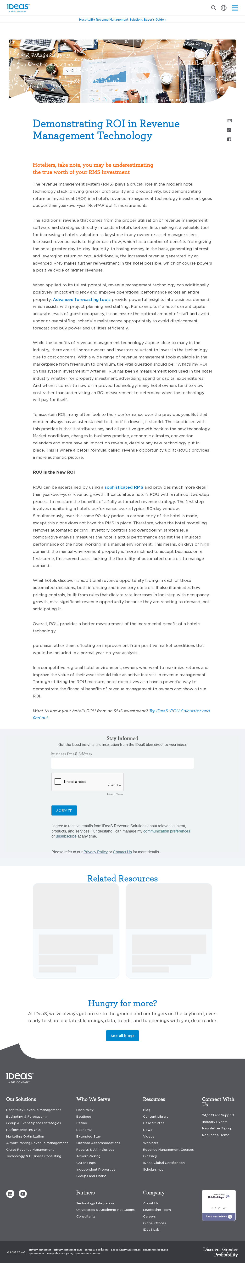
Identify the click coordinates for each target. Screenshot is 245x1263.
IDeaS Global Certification (164, 1162)
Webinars (150, 1142)
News (147, 1129)
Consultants (85, 1216)
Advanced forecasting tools (82, 299)
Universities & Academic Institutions (105, 1209)
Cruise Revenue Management (30, 1149)
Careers (149, 1216)
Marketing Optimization (25, 1136)
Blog (11, 31)
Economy (84, 1129)
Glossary (150, 1156)
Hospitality (85, 1109)
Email (229, 120)
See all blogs (122, 1036)
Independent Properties (95, 1169)
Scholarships (153, 1169)
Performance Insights (23, 1129)
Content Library (155, 1116)
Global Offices (154, 1223)
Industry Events (215, 1121)
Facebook (229, 139)
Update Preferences (155, 1249)
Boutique (83, 1116)
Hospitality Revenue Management (33, 1109)
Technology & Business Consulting (33, 1156)
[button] (10, 1194)
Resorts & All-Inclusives (95, 1149)
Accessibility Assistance (126, 1249)
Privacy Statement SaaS (68, 1249)
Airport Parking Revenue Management (37, 1142)
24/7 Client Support (218, 1115)
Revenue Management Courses (168, 1149)
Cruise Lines (86, 1162)
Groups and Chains (91, 1176)
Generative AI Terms (88, 1253)
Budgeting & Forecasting (26, 1116)
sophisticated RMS (124, 487)
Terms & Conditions (97, 1249)
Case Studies (153, 1123)
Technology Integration (95, 1203)
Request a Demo (215, 1135)
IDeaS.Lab (151, 1229)
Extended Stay (88, 1136)
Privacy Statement (40, 1249)
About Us (150, 1203)
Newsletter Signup (217, 1128)
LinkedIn (229, 130)
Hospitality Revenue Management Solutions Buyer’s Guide (121, 19)
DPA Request (36, 1253)
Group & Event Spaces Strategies (33, 1123)
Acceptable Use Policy (59, 1253)
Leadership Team (157, 1209)
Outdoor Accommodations (98, 1142)
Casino (81, 1123)
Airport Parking (88, 1156)
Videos (148, 1136)
